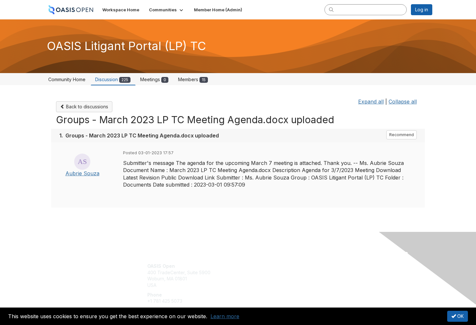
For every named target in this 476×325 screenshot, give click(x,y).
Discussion (111, 79)
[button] (166, 10)
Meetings (153, 79)
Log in (421, 9)
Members (192, 79)
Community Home (66, 79)
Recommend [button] (401, 134)
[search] (331, 9)
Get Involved (254, 266)
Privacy (342, 272)
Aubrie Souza (82, 173)
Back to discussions (86, 106)
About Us (344, 266)
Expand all (371, 101)
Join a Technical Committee (270, 285)
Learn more (224, 316)
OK (460, 316)
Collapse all (403, 101)
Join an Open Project (263, 275)
